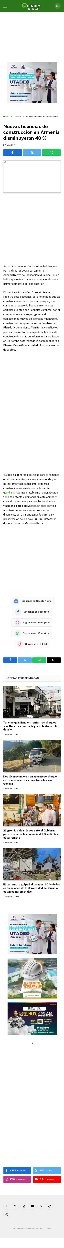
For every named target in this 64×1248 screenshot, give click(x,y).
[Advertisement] (32, 229)
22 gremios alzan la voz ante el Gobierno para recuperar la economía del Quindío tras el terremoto (31, 834)
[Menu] (5, 6)
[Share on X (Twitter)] (32, 152)
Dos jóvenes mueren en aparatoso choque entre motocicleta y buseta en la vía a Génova (30, 780)
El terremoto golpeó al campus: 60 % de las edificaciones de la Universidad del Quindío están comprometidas (31, 888)
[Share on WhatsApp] (51, 152)
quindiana (9, 492)
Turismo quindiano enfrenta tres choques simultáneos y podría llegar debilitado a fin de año (30, 726)
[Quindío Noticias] (32, 6)
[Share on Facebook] (12, 152)
